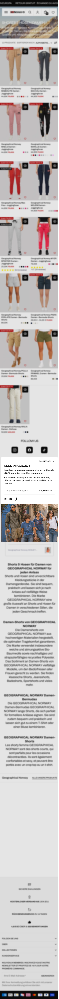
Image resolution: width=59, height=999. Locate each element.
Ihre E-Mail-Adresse (16, 491)
